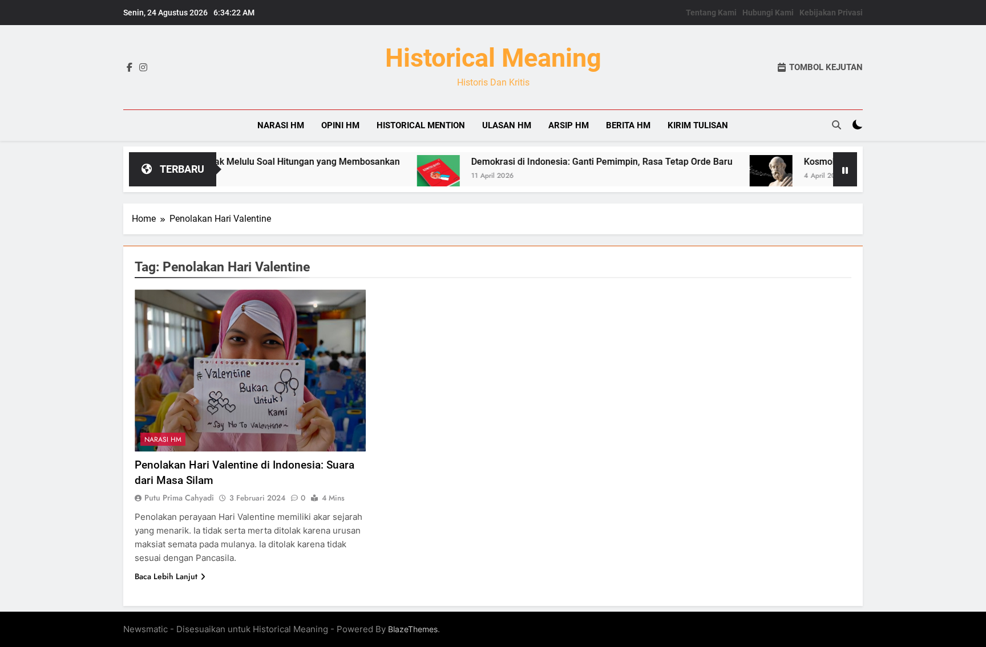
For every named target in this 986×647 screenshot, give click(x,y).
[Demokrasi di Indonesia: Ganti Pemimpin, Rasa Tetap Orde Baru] (415, 176)
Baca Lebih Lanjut (166, 576)
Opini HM (340, 125)
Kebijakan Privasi (831, 12)
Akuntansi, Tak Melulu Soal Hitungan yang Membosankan (259, 161)
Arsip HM (568, 125)
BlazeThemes (413, 629)
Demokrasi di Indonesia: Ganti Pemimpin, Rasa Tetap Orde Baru (579, 161)
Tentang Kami (711, 12)
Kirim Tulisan (698, 125)
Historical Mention (421, 125)
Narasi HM (280, 125)
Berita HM (628, 125)
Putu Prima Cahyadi (179, 497)
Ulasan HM (506, 125)
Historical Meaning (493, 58)
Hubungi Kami (768, 12)
